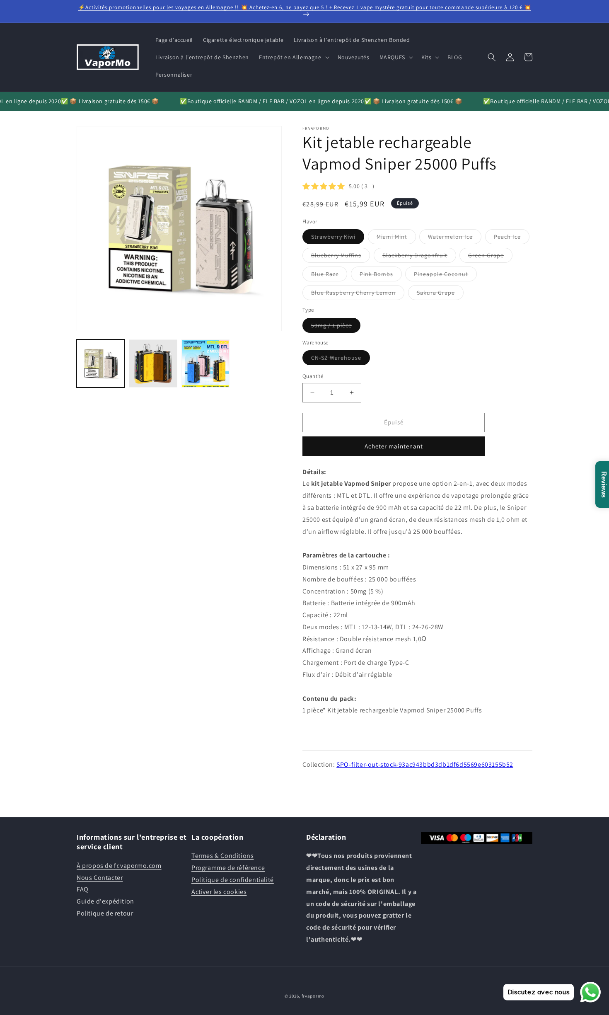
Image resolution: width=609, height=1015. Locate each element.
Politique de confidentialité (232, 879)
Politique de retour (105, 913)
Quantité (312, 376)
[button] (293, 57)
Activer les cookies (219, 891)
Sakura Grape (440, 294)
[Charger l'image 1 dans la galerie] (101, 363)
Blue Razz (329, 275)
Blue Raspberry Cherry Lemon (357, 294)
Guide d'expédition (105, 901)
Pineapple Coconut (445, 275)
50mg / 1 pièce (335, 327)
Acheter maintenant (394, 446)
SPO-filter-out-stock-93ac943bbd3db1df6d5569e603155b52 (424, 764)
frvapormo (313, 996)
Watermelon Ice (454, 238)
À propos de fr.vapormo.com (119, 865)
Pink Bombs (381, 275)
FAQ (83, 889)
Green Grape (490, 257)
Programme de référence (228, 867)
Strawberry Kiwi (337, 238)
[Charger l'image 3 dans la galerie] (205, 363)
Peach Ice (511, 238)
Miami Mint (396, 238)
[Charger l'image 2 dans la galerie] (153, 363)
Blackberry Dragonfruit (419, 257)
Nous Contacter (100, 877)
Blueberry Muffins (340, 257)
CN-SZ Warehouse (340, 359)
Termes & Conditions (222, 855)
